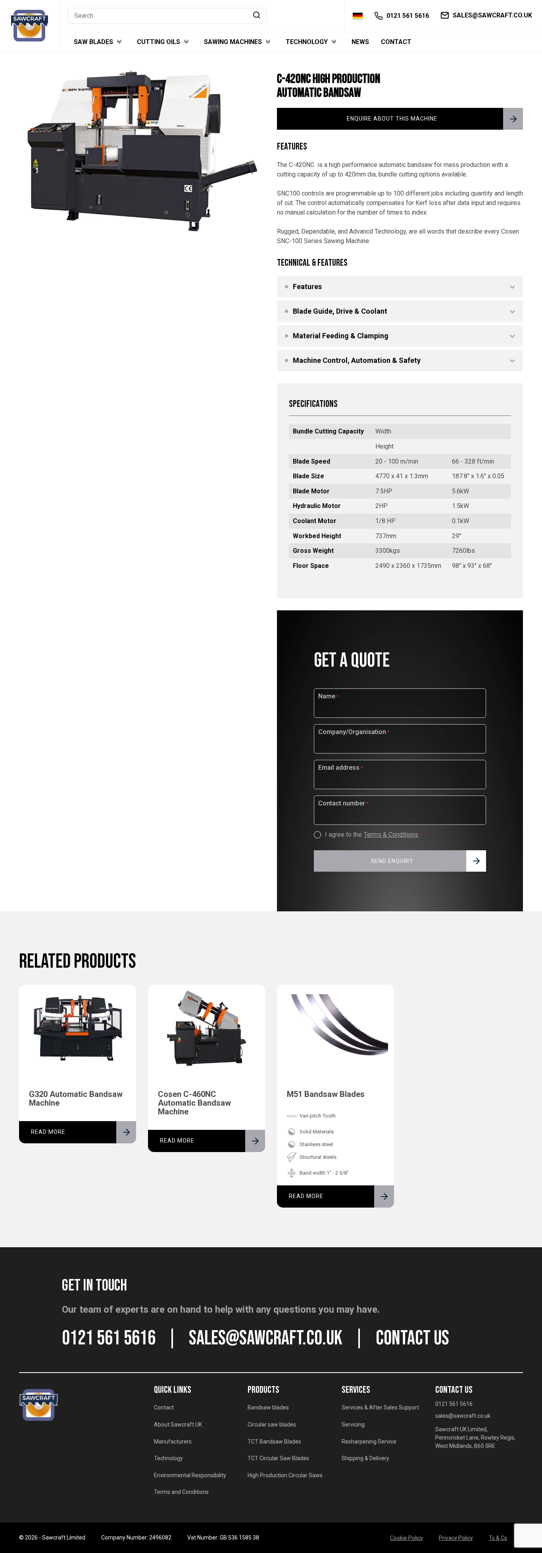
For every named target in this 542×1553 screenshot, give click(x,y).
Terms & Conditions (391, 834)
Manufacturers (173, 1441)
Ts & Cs (498, 1538)
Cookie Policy (406, 1538)
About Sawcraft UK (178, 1424)
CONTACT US (412, 1338)
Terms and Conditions (181, 1492)
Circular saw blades (272, 1424)
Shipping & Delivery (365, 1458)
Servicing (353, 1424)
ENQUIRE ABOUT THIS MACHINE (392, 118)
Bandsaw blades (268, 1407)
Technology (307, 42)
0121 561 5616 (109, 1338)
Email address (340, 767)
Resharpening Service (369, 1441)
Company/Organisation (354, 732)
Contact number (343, 803)
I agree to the (373, 834)
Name (328, 696)
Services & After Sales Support (380, 1407)
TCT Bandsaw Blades (274, 1441)
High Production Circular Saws (285, 1475)
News (360, 42)
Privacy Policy (456, 1538)
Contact (396, 42)
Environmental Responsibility (190, 1475)
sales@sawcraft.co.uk (265, 1338)
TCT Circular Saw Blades (278, 1458)
